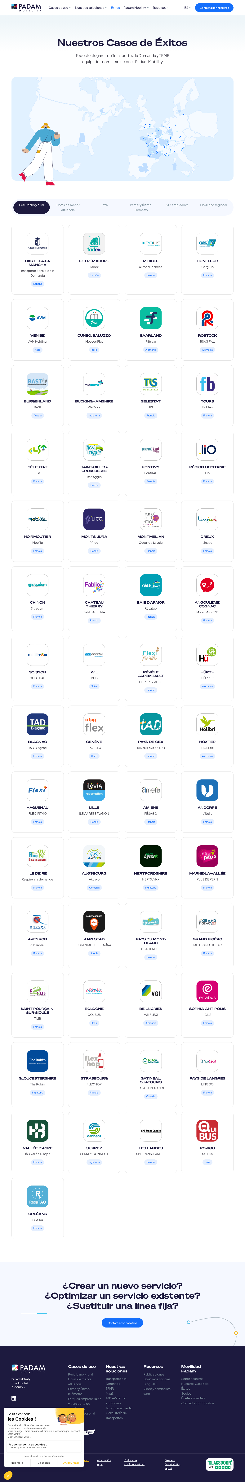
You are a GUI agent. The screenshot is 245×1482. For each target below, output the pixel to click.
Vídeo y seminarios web (157, 1391)
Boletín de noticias (157, 1379)
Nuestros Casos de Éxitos (195, 1386)
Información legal (103, 1462)
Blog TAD (150, 1384)
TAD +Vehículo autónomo (116, 1400)
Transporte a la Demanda (116, 1381)
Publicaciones (154, 1374)
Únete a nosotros (193, 1398)
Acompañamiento (119, 1408)
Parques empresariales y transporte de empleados (84, 1403)
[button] (60, 7)
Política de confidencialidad (134, 1462)
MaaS (110, 1393)
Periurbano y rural (80, 1374)
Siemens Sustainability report (172, 1464)
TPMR (110, 1388)
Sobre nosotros (192, 1379)
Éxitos (115, 8)
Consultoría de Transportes (116, 1415)
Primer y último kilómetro (79, 1391)
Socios (186, 1393)
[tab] (31, 207)
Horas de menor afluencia (79, 1381)
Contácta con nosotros (214, 7)
